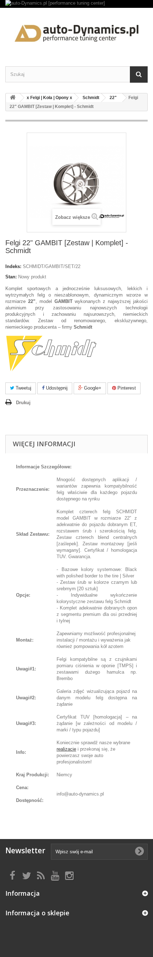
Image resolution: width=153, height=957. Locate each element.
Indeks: (13, 266)
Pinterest (126, 388)
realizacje (66, 749)
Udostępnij (56, 388)
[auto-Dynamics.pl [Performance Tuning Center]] (76, 30)
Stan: (11, 276)
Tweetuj (22, 388)
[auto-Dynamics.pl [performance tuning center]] (76, 4)
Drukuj (23, 402)
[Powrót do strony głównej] (13, 97)
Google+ (92, 388)
